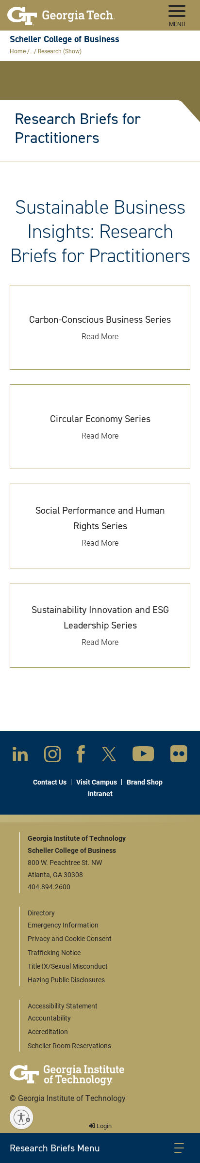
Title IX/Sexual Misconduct (68, 966)
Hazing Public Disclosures (66, 979)
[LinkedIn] (20, 756)
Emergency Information (63, 924)
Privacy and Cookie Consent (70, 938)
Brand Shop (145, 781)
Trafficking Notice (54, 952)
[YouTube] (143, 755)
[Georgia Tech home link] (61, 12)
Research (50, 51)
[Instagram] (52, 756)
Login (103, 1125)
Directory (41, 912)
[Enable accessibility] (21, 1117)
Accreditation (48, 1031)
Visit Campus (96, 781)
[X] (109, 756)
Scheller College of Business (64, 39)
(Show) (72, 51)
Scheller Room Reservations (69, 1045)
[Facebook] (81, 756)
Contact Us (50, 781)
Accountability (49, 1017)
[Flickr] (178, 755)
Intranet (100, 793)
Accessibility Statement (63, 1005)
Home (18, 51)
